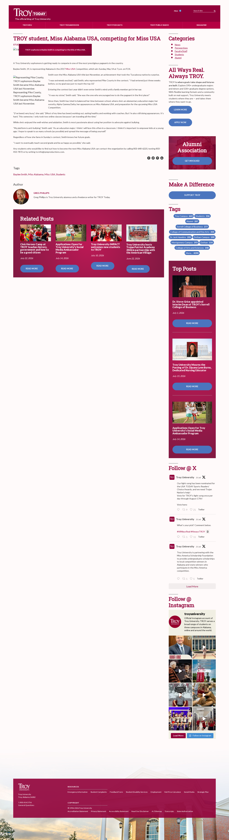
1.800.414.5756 (25, 802)
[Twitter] (153, 158)
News (177, 44)
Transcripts (169, 811)
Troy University (185, 477)
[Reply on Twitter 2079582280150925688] (179, 579)
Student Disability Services (137, 792)
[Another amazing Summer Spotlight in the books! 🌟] (180, 718)
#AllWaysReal (183, 531)
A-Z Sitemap (157, 811)
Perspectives (181, 48)
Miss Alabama (35, 174)
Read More (32, 268)
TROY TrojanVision (69, 25)
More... (192, 253)
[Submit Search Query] (214, 10)
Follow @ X (182, 467)
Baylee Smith (20, 174)
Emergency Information (78, 792)
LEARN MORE (180, 109)
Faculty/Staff (181, 51)
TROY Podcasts (114, 25)
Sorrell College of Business (192, 226)
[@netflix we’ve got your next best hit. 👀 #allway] (180, 694)
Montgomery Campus (185, 242)
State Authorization (185, 811)
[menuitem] (178, 11)
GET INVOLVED (192, 161)
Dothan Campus (204, 237)
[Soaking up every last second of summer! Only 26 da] (204, 671)
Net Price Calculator (172, 792)
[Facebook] (149, 158)
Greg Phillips (41, 193)
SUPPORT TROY (192, 195)
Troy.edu (27, 25)
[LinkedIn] (162, 158)
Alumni (178, 57)
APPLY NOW (180, 122)
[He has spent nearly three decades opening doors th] (180, 647)
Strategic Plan (203, 792)
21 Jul (198, 477)
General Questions (26, 805)
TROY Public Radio (159, 25)
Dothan (206, 242)
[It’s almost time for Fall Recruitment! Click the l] (204, 694)
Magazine (201, 25)
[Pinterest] (157, 158)
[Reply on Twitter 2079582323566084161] (179, 537)
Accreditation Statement (78, 811)
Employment (156, 792)
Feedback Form (116, 792)
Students (60, 174)
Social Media (189, 792)
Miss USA (70, 69)
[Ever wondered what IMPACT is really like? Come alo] (204, 718)
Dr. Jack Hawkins (180, 237)
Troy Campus (184, 216)
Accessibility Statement (119, 811)
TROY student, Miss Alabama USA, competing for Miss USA (87, 38)
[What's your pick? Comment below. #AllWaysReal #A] (204, 647)
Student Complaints (99, 792)
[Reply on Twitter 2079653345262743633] (179, 509)
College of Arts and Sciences (192, 247)
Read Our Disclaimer (140, 811)
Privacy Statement (98, 811)
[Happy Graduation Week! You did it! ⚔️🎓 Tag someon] (180, 671)
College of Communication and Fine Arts (192, 232)
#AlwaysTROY (198, 531)
